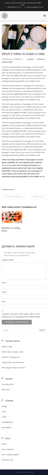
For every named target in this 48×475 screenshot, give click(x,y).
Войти (4, 444)
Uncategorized (7, 422)
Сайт (4, 301)
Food (18, 189)
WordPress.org (7, 460)
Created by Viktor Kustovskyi (24, 472)
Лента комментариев (10, 454)
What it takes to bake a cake (12, 352)
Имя (4, 282)
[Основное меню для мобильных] (44, 15)
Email (4, 292)
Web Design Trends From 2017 (13, 368)
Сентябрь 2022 (8, 384)
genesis (31, 59)
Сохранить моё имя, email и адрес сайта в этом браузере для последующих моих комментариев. (21, 315)
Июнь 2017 (6, 389)
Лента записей (7, 449)
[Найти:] (24, 330)
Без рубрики (6, 427)
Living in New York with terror (13, 362)
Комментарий (8, 260)
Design (4, 406)
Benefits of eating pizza (14, 196)
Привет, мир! (38, 196)
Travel (4, 417)
